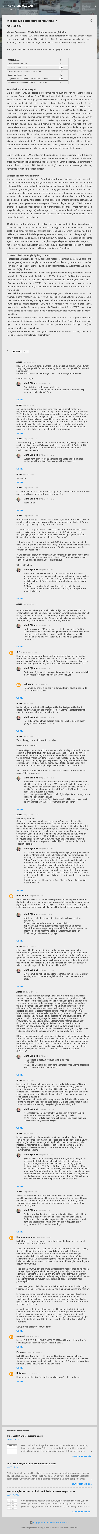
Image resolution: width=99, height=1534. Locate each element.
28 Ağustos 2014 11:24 (30, 488)
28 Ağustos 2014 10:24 (30, 362)
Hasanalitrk (22, 895)
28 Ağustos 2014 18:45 (30, 946)
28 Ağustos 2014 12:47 (46, 570)
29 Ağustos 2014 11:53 (46, 1210)
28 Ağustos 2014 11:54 (29, 652)
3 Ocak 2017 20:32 (33, 1373)
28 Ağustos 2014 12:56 (46, 717)
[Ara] (95, 6)
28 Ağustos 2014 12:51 (46, 625)
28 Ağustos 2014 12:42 (46, 455)
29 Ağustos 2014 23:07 (44, 1237)
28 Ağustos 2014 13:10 (30, 736)
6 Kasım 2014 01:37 (32, 1336)
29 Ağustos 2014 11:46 (46, 1109)
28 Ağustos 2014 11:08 (30, 405)
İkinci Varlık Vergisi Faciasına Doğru (25, 1436)
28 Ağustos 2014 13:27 (46, 778)
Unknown (28, 684)
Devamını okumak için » (82, 1456)
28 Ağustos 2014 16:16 (36, 896)
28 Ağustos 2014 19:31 (46, 914)
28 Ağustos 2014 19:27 (46, 849)
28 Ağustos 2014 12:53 (46, 668)
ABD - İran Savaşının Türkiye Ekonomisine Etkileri (31, 1463)
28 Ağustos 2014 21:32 (30, 1133)
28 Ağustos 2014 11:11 (30, 439)
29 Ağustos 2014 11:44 (46, 1056)
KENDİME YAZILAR (20, 5)
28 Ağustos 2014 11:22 (30, 474)
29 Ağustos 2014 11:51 (46, 1155)
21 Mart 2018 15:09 (40, 684)
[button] (90, 21)
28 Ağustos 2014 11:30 (30, 516)
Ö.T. (18, 652)
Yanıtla (19, 400)
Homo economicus (25, 1237)
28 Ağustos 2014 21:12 (30, 992)
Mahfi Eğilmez (31, 383)
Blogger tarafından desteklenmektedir (51, 1522)
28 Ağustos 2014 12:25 (46, 383)
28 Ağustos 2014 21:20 (30, 1080)
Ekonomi (17, 351)
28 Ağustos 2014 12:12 (30, 703)
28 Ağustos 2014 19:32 (46, 970)
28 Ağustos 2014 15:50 (30, 815)
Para (26, 351)
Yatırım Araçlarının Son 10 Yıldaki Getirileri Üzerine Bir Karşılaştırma (41, 1491)
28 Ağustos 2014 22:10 (30, 1192)
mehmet (20, 1336)
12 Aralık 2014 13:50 (35, 1352)
